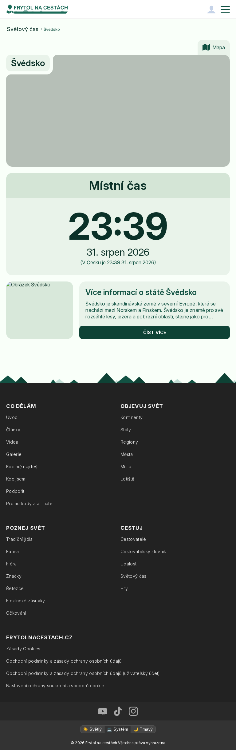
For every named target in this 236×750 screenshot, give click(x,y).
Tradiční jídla (19, 539)
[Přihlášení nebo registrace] (211, 9)
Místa (126, 466)
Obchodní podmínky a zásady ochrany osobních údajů (64, 661)
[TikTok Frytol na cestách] (118, 711)
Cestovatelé (133, 539)
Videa (12, 442)
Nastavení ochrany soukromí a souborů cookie (55, 685)
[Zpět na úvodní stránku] (37, 9)
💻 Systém (117, 729)
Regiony (129, 442)
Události (129, 563)
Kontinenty (131, 417)
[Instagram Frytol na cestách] (133, 711)
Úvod (12, 417)
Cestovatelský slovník (143, 551)
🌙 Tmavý (143, 729)
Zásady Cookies (23, 648)
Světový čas (22, 29)
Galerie (14, 454)
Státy (125, 429)
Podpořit (15, 491)
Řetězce (15, 588)
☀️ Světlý (92, 729)
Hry (124, 588)
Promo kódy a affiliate (29, 503)
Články (13, 429)
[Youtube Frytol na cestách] (102, 711)
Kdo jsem (16, 478)
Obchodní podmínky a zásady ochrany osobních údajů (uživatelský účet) (83, 673)
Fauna (12, 551)
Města (126, 454)
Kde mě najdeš (21, 466)
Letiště (127, 478)
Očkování (16, 613)
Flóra (11, 563)
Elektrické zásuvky (25, 600)
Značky (14, 576)
